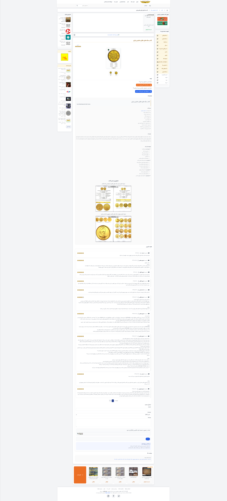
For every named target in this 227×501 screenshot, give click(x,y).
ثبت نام (146, 5)
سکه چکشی (164, 35)
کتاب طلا (115, 459)
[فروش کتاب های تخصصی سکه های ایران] (162, 20)
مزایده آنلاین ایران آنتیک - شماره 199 (62, 30)
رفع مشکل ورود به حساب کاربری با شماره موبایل (62, 77)
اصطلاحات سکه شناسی (162, 62)
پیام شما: (149, 417)
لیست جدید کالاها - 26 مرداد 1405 (62, 42)
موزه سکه (165, 58)
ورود (150, 5)
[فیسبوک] (113, 496)
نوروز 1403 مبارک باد (62, 89)
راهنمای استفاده (120, 489)
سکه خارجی (164, 72)
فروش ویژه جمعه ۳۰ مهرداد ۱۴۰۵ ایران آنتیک (62, 36)
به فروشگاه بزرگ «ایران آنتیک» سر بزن (142, 91)
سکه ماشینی (164, 39)
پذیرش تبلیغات (99, 489)
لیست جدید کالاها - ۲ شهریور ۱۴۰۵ (62, 24)
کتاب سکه (126, 459)
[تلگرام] (118, 496)
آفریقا (166, 77)
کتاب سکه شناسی (121, 459)
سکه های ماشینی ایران (143, 459)
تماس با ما (108, 489)
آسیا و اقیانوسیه (164, 75)
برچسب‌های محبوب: (147, 457)
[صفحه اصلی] (167, 10)
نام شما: (149, 407)
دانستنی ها (164, 65)
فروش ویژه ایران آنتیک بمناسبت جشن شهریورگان (62, 19)
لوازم (166, 55)
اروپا (166, 80)
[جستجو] (77, 6)
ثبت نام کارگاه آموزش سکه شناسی (62, 83)
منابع (104, 489)
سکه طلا (149, 459)
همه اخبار (68, 127)
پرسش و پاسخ (114, 489)
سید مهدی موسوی (144, 110)
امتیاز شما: (149, 412)
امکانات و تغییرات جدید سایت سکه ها (61, 69)
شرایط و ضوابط (127, 489)
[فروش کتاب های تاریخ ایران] (162, 25)
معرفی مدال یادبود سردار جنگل (61, 105)
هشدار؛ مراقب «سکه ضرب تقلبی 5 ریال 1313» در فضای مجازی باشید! (62, 113)
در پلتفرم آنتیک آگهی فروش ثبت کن (143, 85)
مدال (166, 45)
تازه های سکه (164, 68)
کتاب (166, 52)
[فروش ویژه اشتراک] (113, 35)
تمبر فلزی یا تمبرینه (163, 49)
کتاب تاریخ (130, 459)
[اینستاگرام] (108, 496)
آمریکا (166, 83)
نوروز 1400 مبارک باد (62, 97)
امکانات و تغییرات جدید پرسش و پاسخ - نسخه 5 (61, 119)
